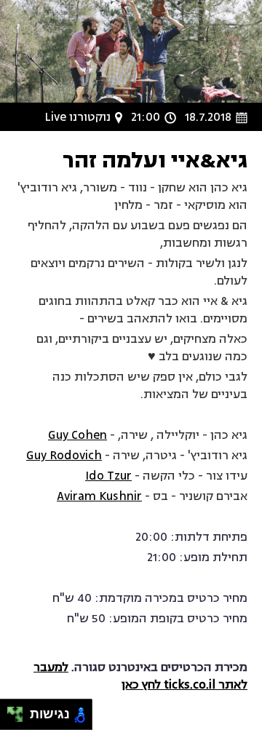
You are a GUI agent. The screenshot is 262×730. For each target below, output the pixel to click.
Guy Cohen (77, 435)
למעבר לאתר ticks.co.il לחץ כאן (140, 676)
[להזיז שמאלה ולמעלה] (11, 711)
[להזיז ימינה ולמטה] (19, 719)
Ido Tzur (108, 476)
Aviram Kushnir (99, 496)
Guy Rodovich (64, 455)
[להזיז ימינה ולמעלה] (19, 711)
